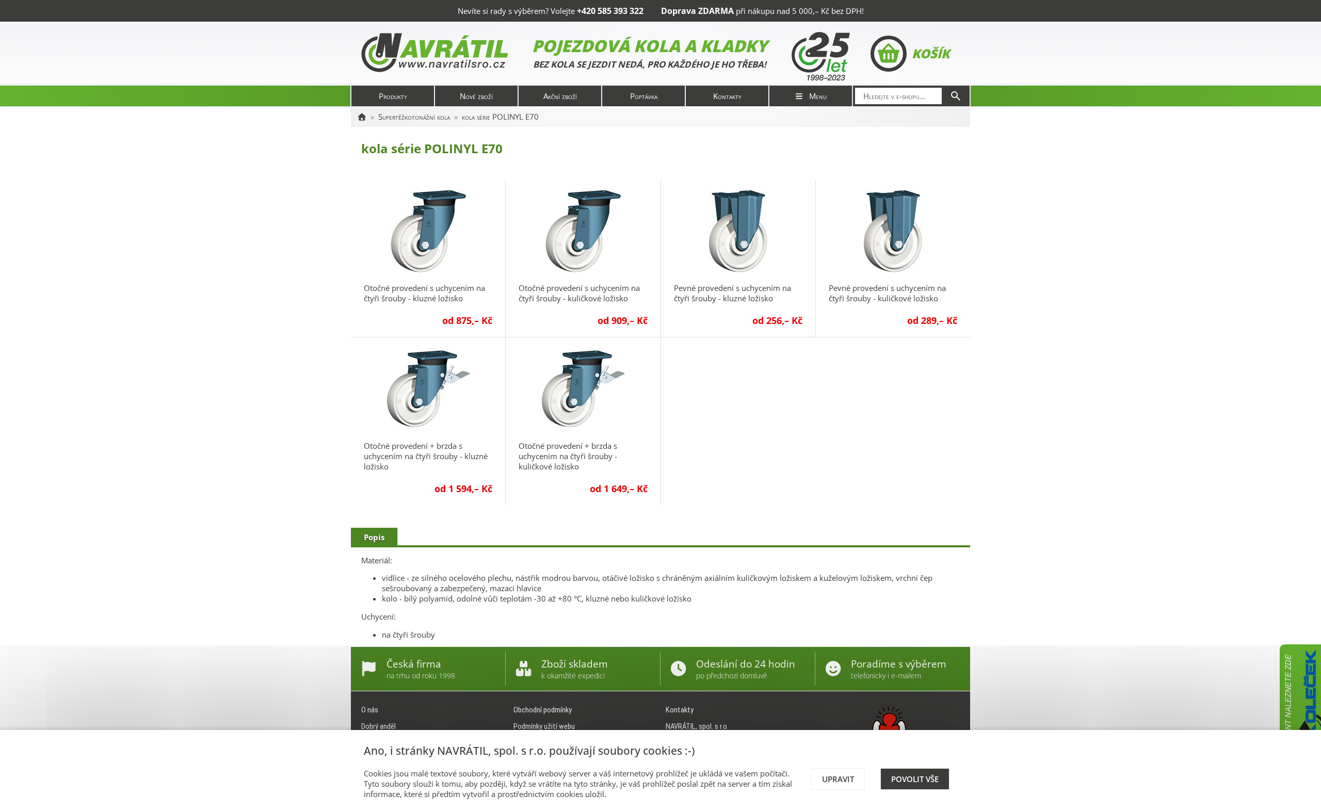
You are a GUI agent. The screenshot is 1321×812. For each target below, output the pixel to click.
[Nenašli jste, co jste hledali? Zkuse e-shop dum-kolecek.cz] (1300, 721)
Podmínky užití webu (544, 726)
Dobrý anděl (378, 726)
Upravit (838, 779)
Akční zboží (560, 96)
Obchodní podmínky (542, 709)
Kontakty (727, 96)
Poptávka (643, 96)
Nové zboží (476, 96)
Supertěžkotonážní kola (414, 116)
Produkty (393, 96)
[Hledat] (956, 96)
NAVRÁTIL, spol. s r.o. (697, 726)
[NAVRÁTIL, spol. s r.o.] (361, 116)
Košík (930, 53)
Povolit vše (915, 779)
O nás (369, 709)
